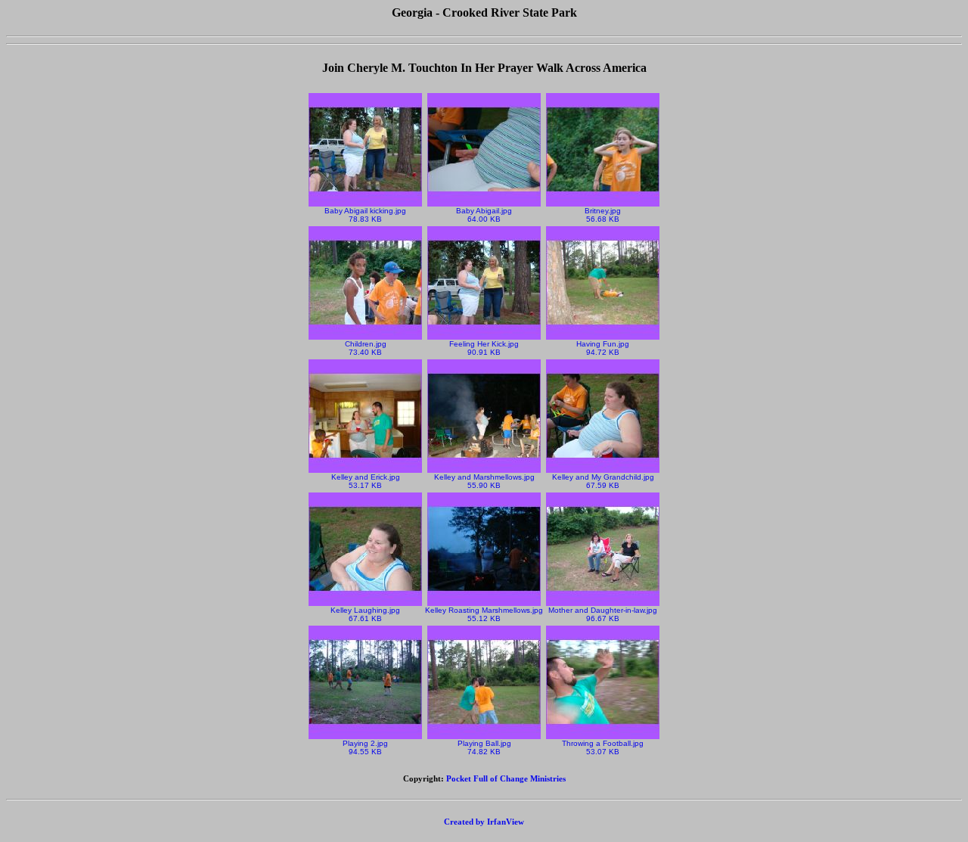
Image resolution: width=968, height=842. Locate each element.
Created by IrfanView (484, 821)
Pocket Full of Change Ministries (506, 778)
